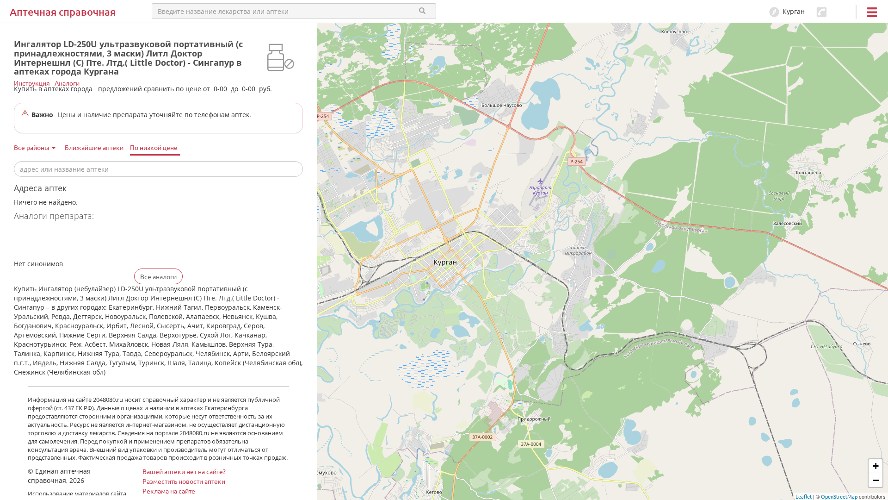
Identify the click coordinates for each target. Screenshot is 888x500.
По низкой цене (154, 147)
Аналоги (67, 83)
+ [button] (876, 466)
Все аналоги (158, 276)
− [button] (876, 480)
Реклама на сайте (168, 491)
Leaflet (804, 496)
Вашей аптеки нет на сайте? (184, 471)
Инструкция (32, 83)
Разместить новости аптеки (183, 481)
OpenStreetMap (839, 496)
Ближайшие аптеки (94, 147)
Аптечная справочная (63, 12)
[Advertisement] (122, 241)
